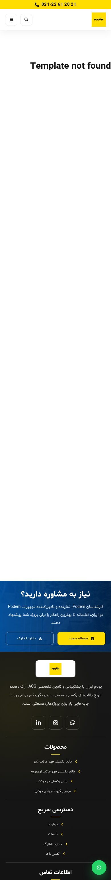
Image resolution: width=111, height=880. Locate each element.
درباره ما (53, 824)
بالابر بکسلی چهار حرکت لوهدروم (53, 771)
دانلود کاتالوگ (26, 638)
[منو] (11, 20)
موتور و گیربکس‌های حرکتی (53, 791)
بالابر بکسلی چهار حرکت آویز (53, 761)
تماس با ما (52, 853)
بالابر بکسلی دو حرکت (52, 781)
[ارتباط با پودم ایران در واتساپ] (99, 867)
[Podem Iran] (85, 19)
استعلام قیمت (79, 638)
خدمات (52, 834)
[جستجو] (26, 20)
